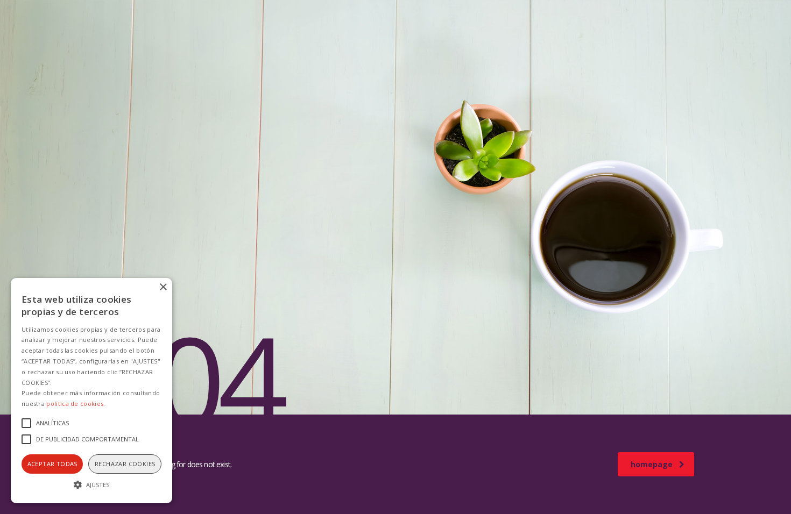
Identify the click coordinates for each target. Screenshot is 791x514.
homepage (652, 464)
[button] (91, 484)
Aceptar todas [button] (52, 464)
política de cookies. (75, 403)
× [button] (163, 287)
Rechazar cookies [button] (125, 464)
